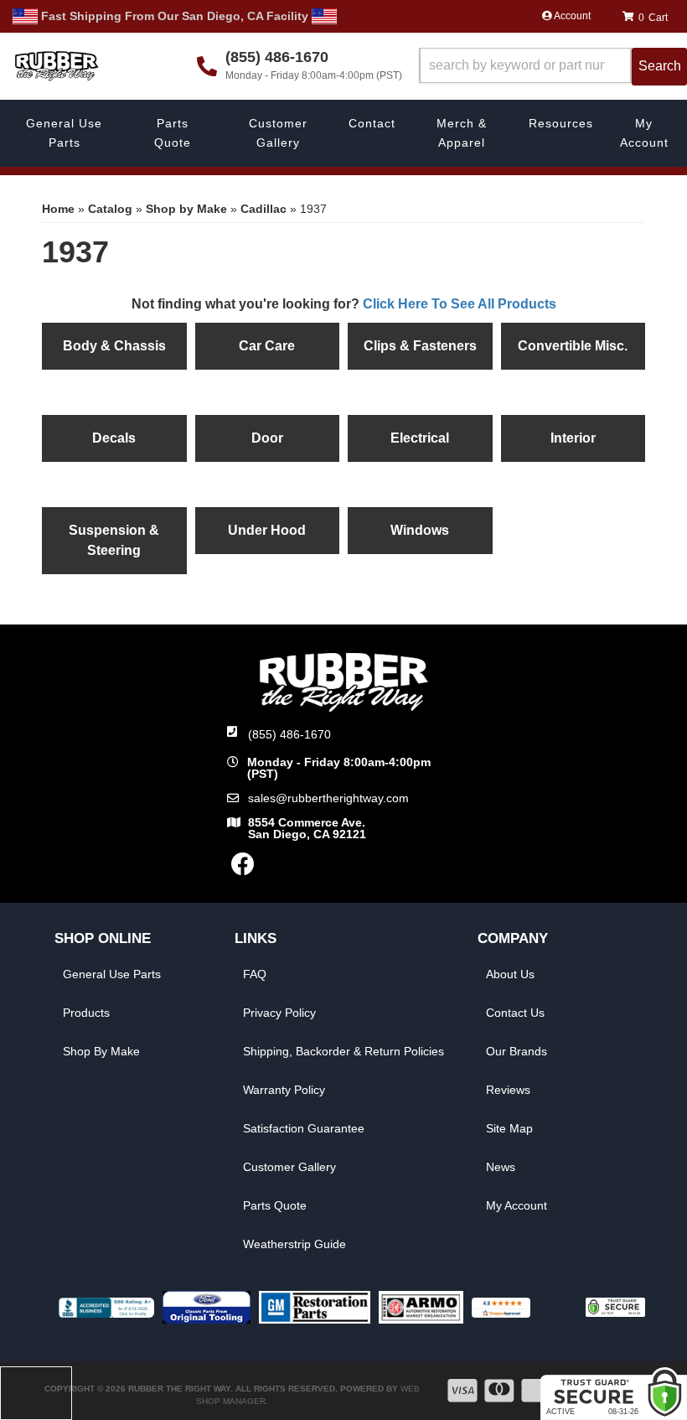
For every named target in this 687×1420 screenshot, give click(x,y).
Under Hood (267, 530)
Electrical (419, 438)
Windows (419, 530)
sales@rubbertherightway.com (328, 798)
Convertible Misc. (573, 346)
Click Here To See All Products (459, 304)
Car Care (267, 346)
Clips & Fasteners (420, 346)
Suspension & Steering (114, 540)
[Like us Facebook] (243, 868)
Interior (573, 438)
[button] (553, 67)
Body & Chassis (114, 346)
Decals (114, 438)
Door (267, 438)
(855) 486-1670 (289, 734)
